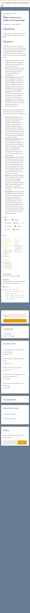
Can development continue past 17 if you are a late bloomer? (14, 351)
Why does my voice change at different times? (13, 360)
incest (7, 293)
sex (22, 297)
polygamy (14, 293)
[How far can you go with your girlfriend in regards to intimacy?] (19, 245)
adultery (8, 289)
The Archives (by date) (9, 414)
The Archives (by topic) (9, 418)
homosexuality (18, 291)
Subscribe (22, 442)
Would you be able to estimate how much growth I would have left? (14, 375)
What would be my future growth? (12, 367)
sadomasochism (14, 297)
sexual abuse (9, 298)
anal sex (15, 289)
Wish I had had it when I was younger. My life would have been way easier (14, 282)
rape (6, 297)
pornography (9, 295)
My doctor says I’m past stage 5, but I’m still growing (13, 384)
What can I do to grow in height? (11, 276)
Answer (7, 287)
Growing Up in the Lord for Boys (15, 3)
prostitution (19, 295)
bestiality (8, 291)
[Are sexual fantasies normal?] (8, 263)
